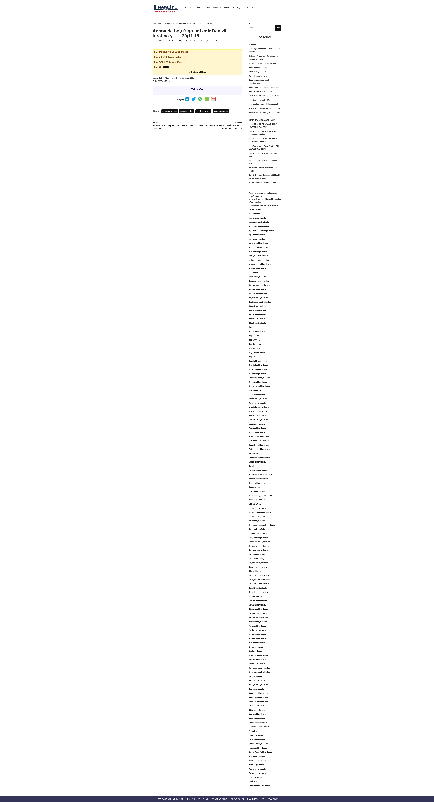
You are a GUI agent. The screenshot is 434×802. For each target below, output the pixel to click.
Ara (250, 23)
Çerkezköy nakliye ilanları (259, 386)
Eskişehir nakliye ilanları (259, 445)
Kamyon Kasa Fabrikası (259, 529)
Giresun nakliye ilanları (258, 470)
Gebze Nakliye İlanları (258, 462)
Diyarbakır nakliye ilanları (259, 407)
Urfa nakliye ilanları (257, 756)
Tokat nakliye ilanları (257, 739)
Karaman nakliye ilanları (259, 550)
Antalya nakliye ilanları (258, 256)
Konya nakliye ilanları (258, 605)
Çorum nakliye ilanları (258, 399)
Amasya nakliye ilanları (258, 247)
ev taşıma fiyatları (169, 111)
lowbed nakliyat (186, 111)
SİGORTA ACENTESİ (257, 706)
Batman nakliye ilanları (258, 294)
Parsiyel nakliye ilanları (258, 680)
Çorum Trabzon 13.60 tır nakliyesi (263, 120)
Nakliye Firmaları (203, 111)
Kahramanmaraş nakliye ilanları (262, 525)
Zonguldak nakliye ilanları (259, 786)
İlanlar (197, 8)
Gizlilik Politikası (270, 799)
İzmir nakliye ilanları (257, 521)
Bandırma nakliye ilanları (259, 285)
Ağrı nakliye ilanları (257, 239)
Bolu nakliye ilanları (257, 331)
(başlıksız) (253, 44)
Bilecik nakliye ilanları (258, 310)
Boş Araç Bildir (243, 8)
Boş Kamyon (254, 340)
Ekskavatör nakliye (257, 424)
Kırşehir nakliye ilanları (258, 588)
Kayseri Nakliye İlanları (258, 563)
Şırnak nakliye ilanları (258, 723)
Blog (251, 327)
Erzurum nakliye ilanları (259, 441)
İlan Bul (207, 8)
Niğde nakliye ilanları (257, 659)
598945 (166, 67)
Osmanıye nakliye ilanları (259, 672)
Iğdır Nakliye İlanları (257, 491)
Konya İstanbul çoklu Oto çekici (262, 182)
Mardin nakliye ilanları (258, 630)
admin (155, 41)
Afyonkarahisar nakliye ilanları (261, 231)
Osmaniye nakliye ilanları (259, 668)
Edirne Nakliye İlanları (258, 416)
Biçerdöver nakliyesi (257, 306)
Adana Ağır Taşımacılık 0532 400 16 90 (265, 108)
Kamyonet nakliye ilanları (259, 542)
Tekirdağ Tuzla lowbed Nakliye (261, 100)
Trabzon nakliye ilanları (258, 744)
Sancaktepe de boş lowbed (260, 91)
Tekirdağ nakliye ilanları (259, 727)
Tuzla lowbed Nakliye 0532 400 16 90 (264, 96)
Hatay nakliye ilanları (257, 483)
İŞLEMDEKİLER (255, 504)
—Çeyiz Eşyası (255, 210)
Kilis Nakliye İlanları (257, 571)
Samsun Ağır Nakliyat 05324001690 (264, 87)
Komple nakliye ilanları (258, 601)
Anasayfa (188, 8)
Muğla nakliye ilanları (257, 638)
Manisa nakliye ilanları (258, 622)
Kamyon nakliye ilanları (258, 538)
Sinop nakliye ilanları (257, 714)
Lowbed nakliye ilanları (258, 613)
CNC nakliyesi (255, 390)
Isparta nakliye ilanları (258, 508)
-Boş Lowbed (254, 214)
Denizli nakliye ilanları (198, 41)
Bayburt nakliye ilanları (258, 298)
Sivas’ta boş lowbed (257, 72)
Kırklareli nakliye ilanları (259, 584)
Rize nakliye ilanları (257, 689)
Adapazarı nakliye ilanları (259, 222)
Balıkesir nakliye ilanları (259, 281)
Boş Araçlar (254, 336)
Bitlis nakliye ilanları (257, 319)
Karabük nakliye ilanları (259, 546)
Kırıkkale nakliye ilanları (259, 575)
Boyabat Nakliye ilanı (258, 361)
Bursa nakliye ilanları (257, 374)
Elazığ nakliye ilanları (257, 428)
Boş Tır (252, 357)
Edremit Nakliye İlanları (258, 420)
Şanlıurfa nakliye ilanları (259, 702)
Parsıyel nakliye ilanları (258, 685)
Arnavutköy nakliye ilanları (260, 264)
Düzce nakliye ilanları (258, 411)
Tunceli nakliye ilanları (258, 748)
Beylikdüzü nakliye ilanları (260, 302)
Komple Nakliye (255, 596)
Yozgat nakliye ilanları (258, 773)
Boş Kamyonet (255, 344)
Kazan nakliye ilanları (258, 567)
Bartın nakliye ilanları (257, 289)
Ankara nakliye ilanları (258, 252)
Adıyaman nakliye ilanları (259, 226)
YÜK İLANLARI (255, 777)
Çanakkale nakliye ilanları (259, 378)
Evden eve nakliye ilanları (259, 449)
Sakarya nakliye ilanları (258, 693)
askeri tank (253, 273)
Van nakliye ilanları (256, 765)
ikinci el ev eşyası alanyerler (260, 496)
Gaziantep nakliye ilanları (259, 458)
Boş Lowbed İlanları (257, 353)
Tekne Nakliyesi (255, 731)
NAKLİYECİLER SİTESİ (221, 111)
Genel (251, 466)
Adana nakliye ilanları (180, 41)
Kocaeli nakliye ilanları (258, 592)
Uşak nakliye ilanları (257, 760)
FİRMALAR (253, 453)
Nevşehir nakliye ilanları (259, 655)
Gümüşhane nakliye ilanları (260, 475)
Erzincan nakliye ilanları (259, 437)
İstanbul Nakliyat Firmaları (260, 512)
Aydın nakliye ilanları (257, 277)
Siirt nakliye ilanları (257, 710)
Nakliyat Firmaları (256, 647)
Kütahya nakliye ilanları (258, 609)
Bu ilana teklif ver (198, 72)
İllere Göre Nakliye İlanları (223, 8)
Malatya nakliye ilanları (258, 617)
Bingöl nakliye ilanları (258, 315)
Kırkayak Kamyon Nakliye (260, 580)
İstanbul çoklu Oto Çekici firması (262, 63)
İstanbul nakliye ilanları (258, 517)
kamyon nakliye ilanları (258, 533)
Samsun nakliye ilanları (258, 697)
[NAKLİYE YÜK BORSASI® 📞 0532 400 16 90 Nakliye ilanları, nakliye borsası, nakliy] (167, 7)
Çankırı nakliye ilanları (258, 382)
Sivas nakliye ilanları (257, 718)
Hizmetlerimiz (254, 487)
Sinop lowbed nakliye (258, 76)
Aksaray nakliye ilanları (258, 243)
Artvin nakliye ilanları (257, 268)
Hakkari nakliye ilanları (258, 479)
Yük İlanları (253, 781)
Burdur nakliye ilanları (258, 369)
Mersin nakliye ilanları (258, 634)
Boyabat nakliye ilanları (258, 365)
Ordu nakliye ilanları (257, 664)
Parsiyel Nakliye (255, 676)
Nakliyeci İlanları (255, 651)
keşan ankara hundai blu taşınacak (263, 104)
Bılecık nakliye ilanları (258, 323)
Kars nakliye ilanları (257, 554)
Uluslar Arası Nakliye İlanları (260, 752)
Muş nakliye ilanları (257, 643)
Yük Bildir (256, 8)
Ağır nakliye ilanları (257, 235)
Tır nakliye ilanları (214, 41)
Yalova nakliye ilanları (258, 769)
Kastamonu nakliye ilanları (260, 559)
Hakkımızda (252, 799)
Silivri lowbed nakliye (258, 67)
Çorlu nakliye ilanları (257, 395)
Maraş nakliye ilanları (257, 626)
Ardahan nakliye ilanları (259, 260)
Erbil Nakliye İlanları (257, 432)
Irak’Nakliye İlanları (257, 500)
